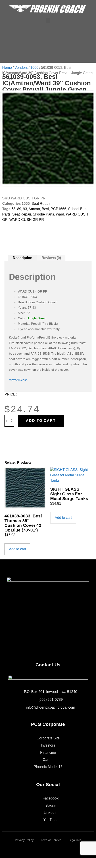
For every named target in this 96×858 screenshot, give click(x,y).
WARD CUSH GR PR (26, 220)
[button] (48, 20)
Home (7, 67)
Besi (45, 209)
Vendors (21, 67)
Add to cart (41, 421)
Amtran (34, 209)
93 (25, 209)
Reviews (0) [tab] (51, 258)
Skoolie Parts (43, 214)
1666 (34, 67)
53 (13, 209)
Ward (60, 214)
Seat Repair (40, 203)
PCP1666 (58, 209)
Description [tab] (22, 258)
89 (19, 209)
